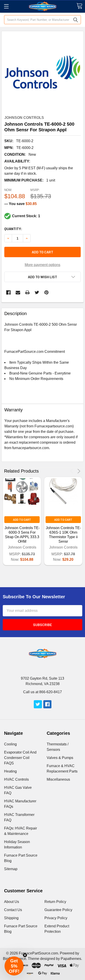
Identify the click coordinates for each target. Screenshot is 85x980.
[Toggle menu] (6, 6)
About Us (11, 902)
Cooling (10, 744)
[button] (14, 965)
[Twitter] (37, 292)
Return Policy (55, 902)
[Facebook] (8, 292)
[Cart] (79, 6)
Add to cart (42, 252)
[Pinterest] (46, 292)
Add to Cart (22, 519)
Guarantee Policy (58, 910)
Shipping (11, 918)
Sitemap (10, 869)
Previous (72, 471)
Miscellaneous (58, 779)
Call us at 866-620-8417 (42, 692)
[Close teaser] (25, 955)
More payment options (42, 265)
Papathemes (71, 959)
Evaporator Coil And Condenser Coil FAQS (20, 757)
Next (78, 471)
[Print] (27, 292)
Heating (10, 771)
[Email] (18, 292)
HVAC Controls (16, 779)
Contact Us (13, 910)
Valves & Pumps (60, 758)
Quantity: (13, 228)
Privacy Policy (55, 918)
